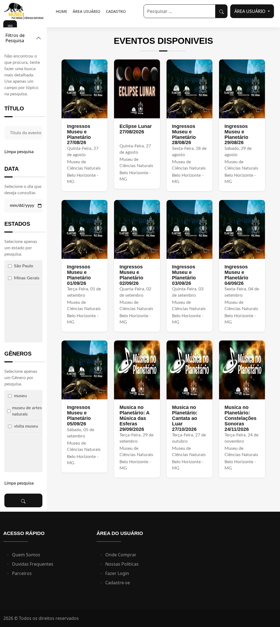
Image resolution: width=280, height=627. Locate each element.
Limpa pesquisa (19, 152)
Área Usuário (86, 11)
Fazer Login (117, 573)
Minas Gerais (26, 278)
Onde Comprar (120, 555)
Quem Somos (26, 555)
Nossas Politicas (122, 564)
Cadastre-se (117, 583)
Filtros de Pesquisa (15, 38)
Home (61, 11)
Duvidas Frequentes (32, 564)
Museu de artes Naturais (27, 411)
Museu (20, 396)
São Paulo (23, 266)
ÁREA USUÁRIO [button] (250, 11)
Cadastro (116, 11)
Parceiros (22, 573)
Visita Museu (26, 426)
